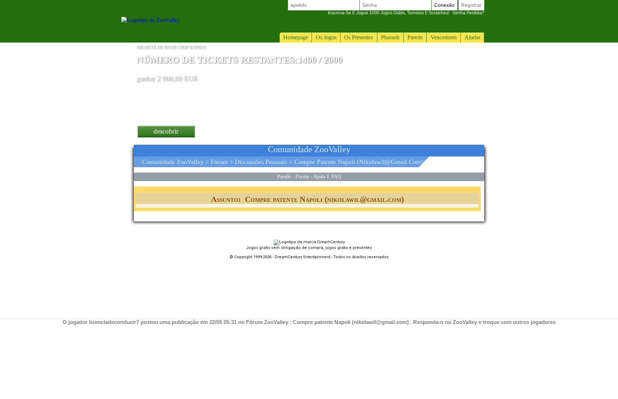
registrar (471, 5)
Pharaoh (390, 37)
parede (415, 37)
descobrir (165, 131)
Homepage (295, 37)
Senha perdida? (406, 12)
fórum (219, 161)
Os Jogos (326, 37)
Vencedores (444, 37)
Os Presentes (358, 37)
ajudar (472, 37)
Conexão (444, 5)
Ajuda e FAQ (327, 176)
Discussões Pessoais (261, 161)
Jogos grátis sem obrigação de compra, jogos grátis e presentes (309, 247)
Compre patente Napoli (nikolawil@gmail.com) (358, 161)
